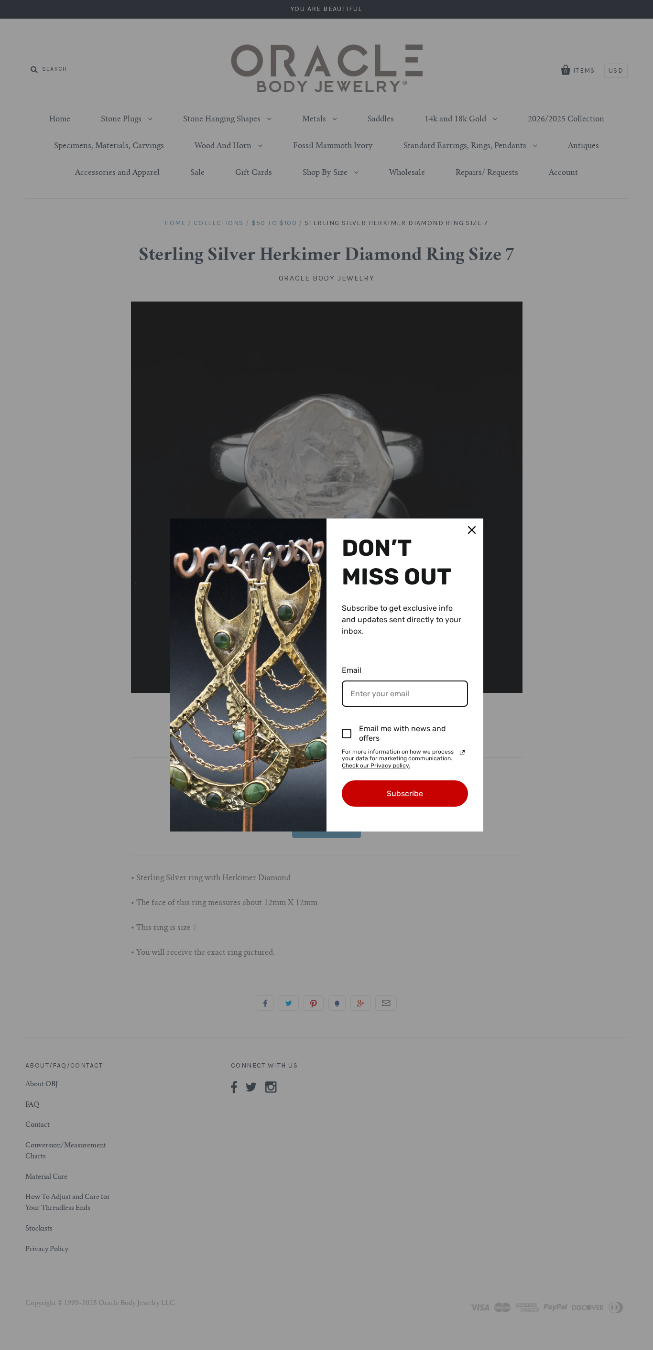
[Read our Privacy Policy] (462, 752)
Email (351, 670)
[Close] (471, 529)
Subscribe (405, 793)
